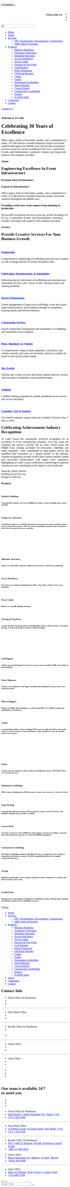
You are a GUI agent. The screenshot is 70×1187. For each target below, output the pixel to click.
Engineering (8, 252)
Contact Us (7, 108)
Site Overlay (8, 368)
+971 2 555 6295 (17, 1018)
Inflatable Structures (24, 55)
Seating (18, 94)
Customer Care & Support (16, 411)
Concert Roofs (21, 88)
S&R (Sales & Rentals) (26, 44)
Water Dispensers (23, 70)
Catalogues (13, 100)
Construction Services (13, 322)
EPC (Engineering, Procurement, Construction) (38, 41)
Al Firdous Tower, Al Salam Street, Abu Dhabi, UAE (35, 1015)
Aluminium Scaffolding (26, 82)
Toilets (17, 79)
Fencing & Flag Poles (25, 64)
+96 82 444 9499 (17, 1050)
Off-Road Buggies (23, 73)
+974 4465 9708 (16, 1064)
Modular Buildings (24, 49)
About (11, 35)
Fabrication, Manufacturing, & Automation (25, 273)
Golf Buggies (21, 67)
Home (11, 32)
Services (12, 38)
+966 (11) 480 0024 (18, 1035)
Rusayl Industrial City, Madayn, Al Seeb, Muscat (33, 1047)
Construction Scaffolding (27, 91)
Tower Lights (21, 61)
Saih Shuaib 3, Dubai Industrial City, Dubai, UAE (33, 1000)
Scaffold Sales (21, 97)
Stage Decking (21, 85)
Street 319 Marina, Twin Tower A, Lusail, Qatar (32, 1061)
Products (12, 46)
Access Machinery (23, 58)
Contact (12, 103)
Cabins (17, 76)
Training (6, 389)
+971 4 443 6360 (17, 1003)
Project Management (12, 298)
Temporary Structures (25, 52)
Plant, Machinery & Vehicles (17, 343)
